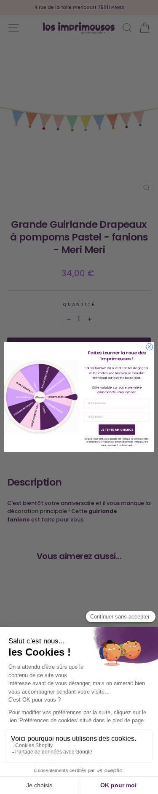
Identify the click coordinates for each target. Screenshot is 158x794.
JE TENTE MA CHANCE (116, 429)
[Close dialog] (149, 346)
